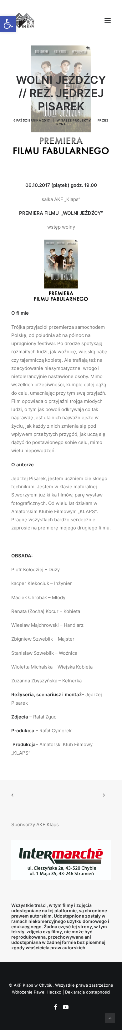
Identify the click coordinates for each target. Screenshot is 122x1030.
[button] (107, 20)
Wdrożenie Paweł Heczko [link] (36, 992)
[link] (8, 24)
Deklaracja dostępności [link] (87, 992)
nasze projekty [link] (76, 120)
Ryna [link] (61, 124)
